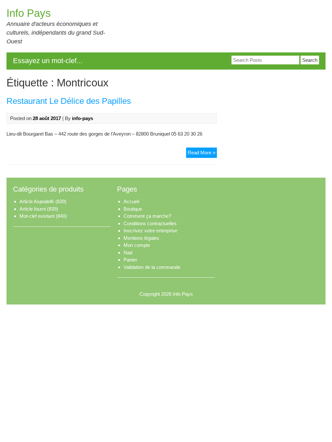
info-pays (82, 118)
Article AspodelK (36, 201)
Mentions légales (141, 238)
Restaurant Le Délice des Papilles (68, 101)
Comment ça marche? (147, 216)
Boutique (133, 209)
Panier (130, 259)
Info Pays (28, 13)
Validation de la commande (152, 267)
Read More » (202, 153)
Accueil (131, 201)
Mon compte (137, 245)
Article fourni (32, 209)
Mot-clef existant (36, 216)
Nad (128, 252)
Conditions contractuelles (150, 223)
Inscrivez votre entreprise (150, 230)
